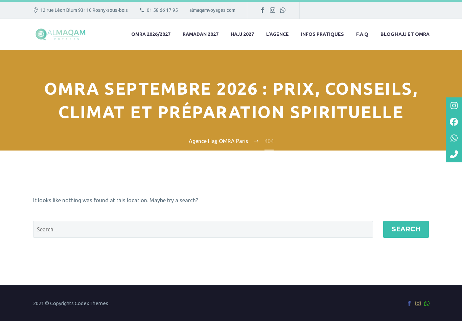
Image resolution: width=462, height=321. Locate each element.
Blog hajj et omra (405, 34)
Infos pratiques (322, 34)
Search (406, 229)
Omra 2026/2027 (150, 34)
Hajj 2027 (242, 34)
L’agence (277, 34)
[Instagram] (273, 10)
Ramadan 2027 (200, 34)
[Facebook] (262, 10)
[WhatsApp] (283, 10)
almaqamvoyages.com (212, 10)
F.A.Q (362, 34)
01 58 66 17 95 (162, 10)
